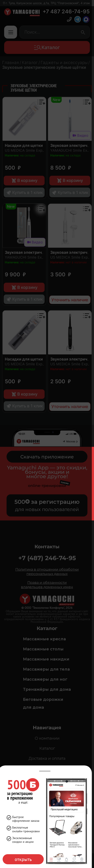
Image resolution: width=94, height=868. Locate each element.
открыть (23, 859)
